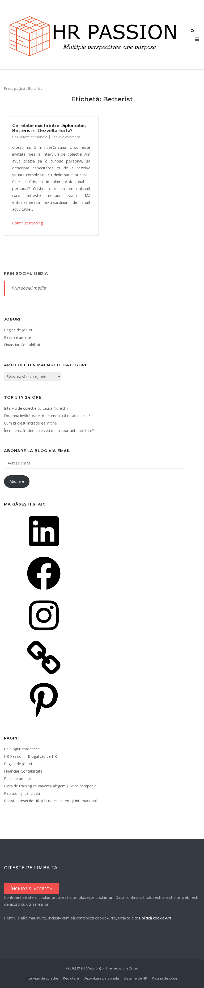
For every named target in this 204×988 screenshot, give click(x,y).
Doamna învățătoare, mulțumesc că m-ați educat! (47, 415)
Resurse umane (17, 337)
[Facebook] (44, 591)
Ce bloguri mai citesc (22, 748)
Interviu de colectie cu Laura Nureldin (36, 408)
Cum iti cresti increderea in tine (30, 423)
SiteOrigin (130, 968)
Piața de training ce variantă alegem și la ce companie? (51, 785)
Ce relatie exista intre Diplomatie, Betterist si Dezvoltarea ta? (49, 128)
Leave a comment (66, 136)
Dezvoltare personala (29, 136)
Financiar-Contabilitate (23, 344)
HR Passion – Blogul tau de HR (30, 756)
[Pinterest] (44, 717)
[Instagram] (44, 633)
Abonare (17, 481)
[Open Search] (192, 31)
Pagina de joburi (18, 329)
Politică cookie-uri (155, 918)
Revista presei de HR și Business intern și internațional (50, 800)
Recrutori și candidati (22, 793)
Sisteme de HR (135, 978)
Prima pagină (14, 88)
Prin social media (26, 273)
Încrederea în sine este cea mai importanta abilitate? (49, 430)
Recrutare (71, 978)
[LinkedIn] (44, 549)
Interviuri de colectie (42, 978)
